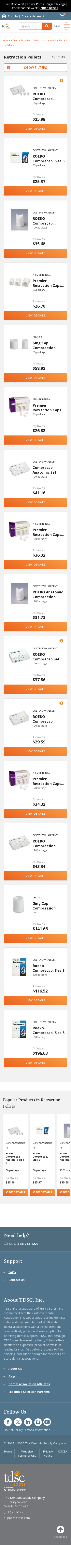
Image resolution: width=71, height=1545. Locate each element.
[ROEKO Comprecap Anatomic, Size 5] (19, 101)
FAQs (12, 1272)
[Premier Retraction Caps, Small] (19, 786)
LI (25, 1420)
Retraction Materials (45, 40)
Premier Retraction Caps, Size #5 (47, 283)
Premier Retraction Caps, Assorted (47, 407)
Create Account (32, 16)
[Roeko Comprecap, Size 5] (19, 973)
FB (5, 1420)
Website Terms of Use (27, 1453)
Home (8, 1451)
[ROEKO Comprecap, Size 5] (19, 164)
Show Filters (35, 67)
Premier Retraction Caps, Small (47, 781)
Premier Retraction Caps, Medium (47, 532)
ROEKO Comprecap (43, 718)
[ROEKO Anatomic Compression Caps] (19, 600)
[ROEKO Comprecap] (19, 724)
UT (45, 1420)
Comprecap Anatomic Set (44, 469)
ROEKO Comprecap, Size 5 (48, 158)
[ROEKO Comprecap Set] (19, 662)
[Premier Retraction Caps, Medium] (19, 537)
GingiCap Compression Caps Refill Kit (45, 905)
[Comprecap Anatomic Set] (19, 475)
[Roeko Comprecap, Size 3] (19, 1035)
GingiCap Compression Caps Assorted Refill (45, 345)
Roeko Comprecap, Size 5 (48, 968)
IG (35, 1420)
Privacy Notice (48, 1453)
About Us (15, 1368)
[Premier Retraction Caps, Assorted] (19, 413)
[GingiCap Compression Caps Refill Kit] (19, 911)
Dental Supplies (21, 40)
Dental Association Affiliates (29, 1384)
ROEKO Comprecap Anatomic (43, 220)
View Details (35, 128)
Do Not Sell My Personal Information (27, 1430)
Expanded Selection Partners (29, 1392)
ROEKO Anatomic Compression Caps (48, 594)
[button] (47, 26)
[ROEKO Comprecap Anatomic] (19, 226)
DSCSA (62, 1451)
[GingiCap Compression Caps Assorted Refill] (19, 350)
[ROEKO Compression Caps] (19, 849)
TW (16, 1420)
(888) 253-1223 (27, 1244)
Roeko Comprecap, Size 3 (48, 1030)
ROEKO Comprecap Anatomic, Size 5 (47, 96)
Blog (11, 1376)
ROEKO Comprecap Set (46, 656)
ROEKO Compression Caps (44, 843)
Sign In (13, 16)
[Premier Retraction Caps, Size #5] (19, 288)
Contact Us (16, 1280)
